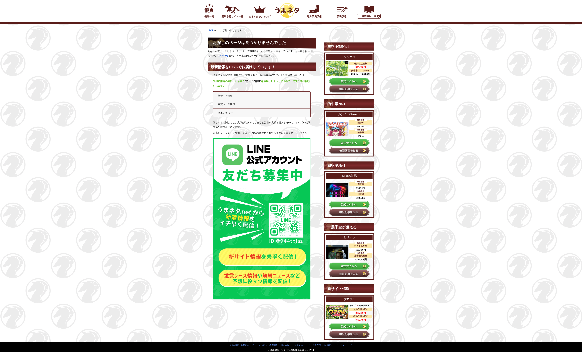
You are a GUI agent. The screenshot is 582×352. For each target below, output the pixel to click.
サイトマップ (346, 345)
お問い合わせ (285, 345)
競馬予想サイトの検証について (325, 345)
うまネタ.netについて (301, 345)
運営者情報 (234, 345)
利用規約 (245, 345)
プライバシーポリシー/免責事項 (264, 345)
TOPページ (223, 55)
